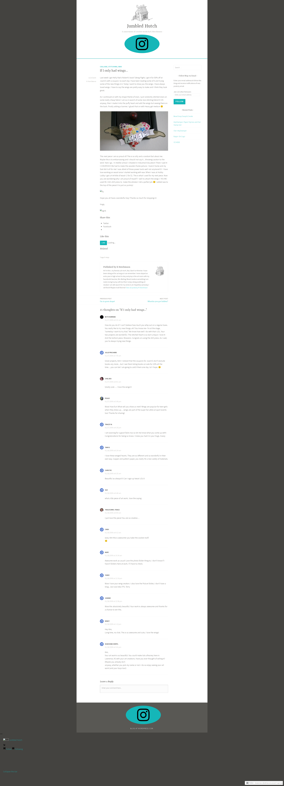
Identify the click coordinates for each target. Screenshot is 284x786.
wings (107, 257)
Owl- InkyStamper (180, 131)
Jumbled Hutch (142, 26)
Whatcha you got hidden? (158, 300)
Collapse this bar (10, 771)
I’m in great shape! (107, 300)
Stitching (112, 67)
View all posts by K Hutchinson (137, 287)
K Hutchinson (91, 81)
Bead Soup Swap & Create (183, 116)
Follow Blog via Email (187, 76)
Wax (120, 67)
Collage (103, 67)
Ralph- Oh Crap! (179, 136)
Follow (179, 101)
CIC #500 (177, 142)
